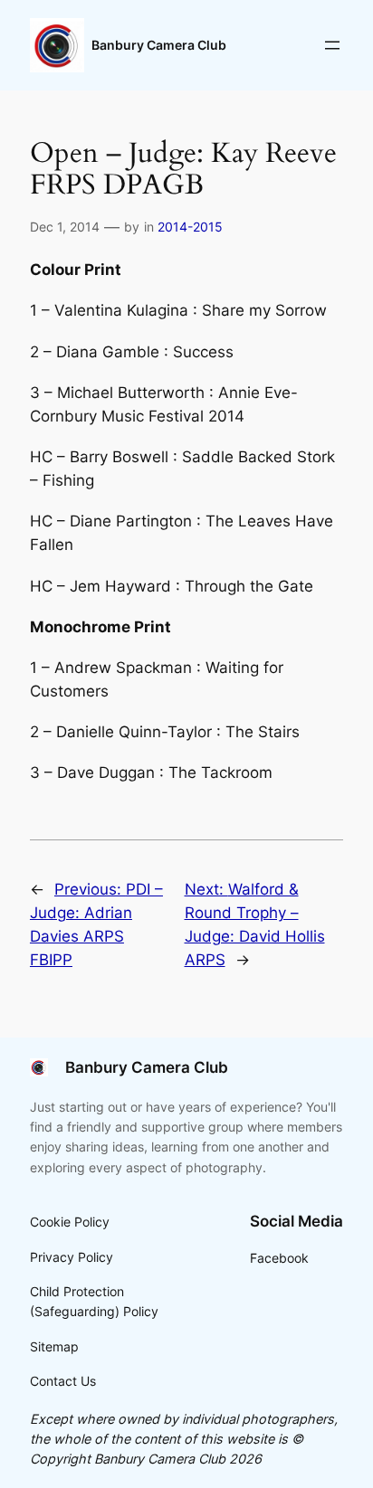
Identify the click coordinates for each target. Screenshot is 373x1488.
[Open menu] (332, 45)
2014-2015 (190, 226)
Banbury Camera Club (158, 44)
